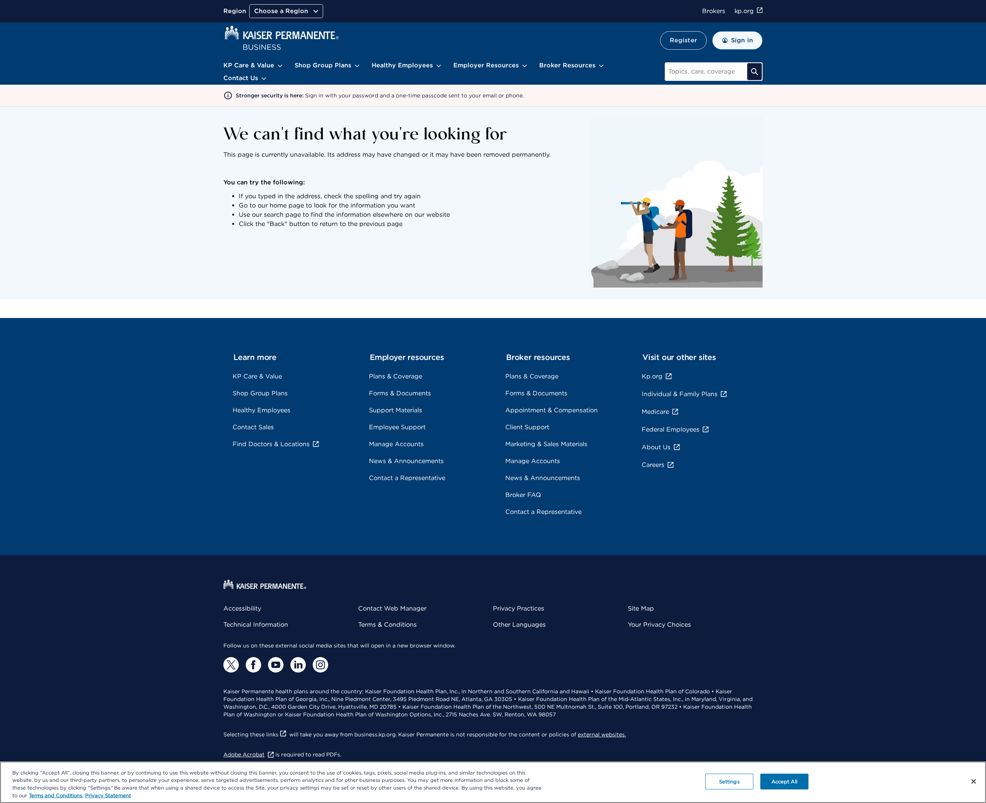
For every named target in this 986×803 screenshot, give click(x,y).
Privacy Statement (108, 795)
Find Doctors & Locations (271, 444)
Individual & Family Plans (680, 394)
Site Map (641, 608)
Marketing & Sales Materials (546, 444)
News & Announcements (406, 461)
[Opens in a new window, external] (231, 665)
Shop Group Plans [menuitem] (323, 65)
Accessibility (242, 608)
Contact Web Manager (392, 608)
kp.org (744, 11)
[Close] (973, 781)
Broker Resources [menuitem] (567, 65)
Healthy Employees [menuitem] (402, 65)
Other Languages (519, 624)
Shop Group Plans (260, 393)
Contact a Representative (407, 478)
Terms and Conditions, (56, 795)
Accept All (784, 782)
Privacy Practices (518, 608)
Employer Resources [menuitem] (486, 65)
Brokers (713, 11)
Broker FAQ (523, 495)
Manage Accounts (396, 444)
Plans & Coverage (395, 376)
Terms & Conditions (387, 624)
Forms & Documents (400, 393)
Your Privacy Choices (659, 624)
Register (683, 40)
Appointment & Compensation (551, 410)
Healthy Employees (261, 410)
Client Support (527, 427)
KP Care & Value (257, 376)
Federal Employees (670, 429)
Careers (653, 464)
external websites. (602, 734)
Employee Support (397, 427)
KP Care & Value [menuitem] (248, 65)
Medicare (655, 411)
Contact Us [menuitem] (240, 78)
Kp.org (652, 376)
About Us (656, 447)
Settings (729, 782)
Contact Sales (253, 427)
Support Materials (395, 410)
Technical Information (255, 624)
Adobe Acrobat (244, 754)
